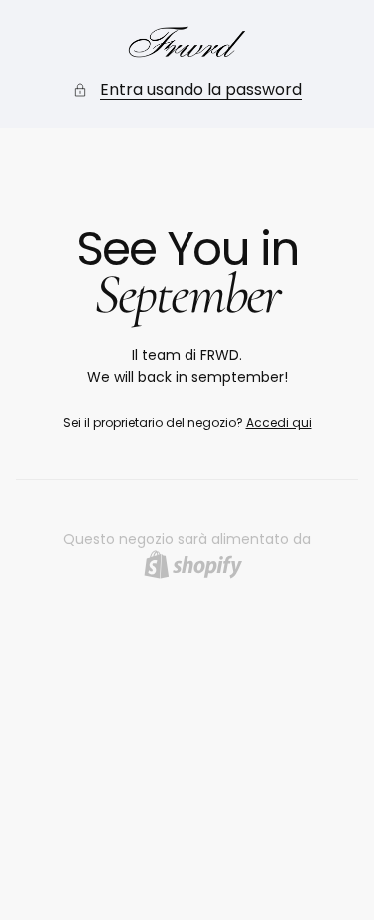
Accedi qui (279, 422)
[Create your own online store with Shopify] (193, 564)
